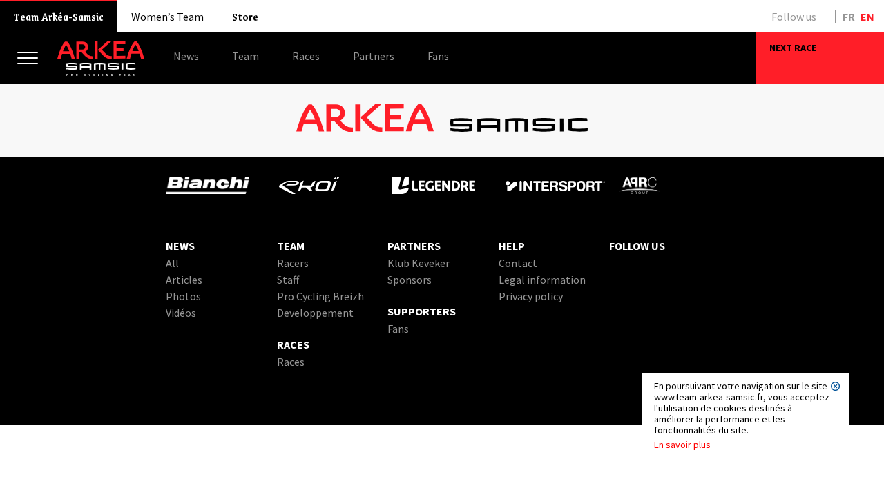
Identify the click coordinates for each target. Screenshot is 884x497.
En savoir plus (682, 444)
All (172, 263)
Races (291, 362)
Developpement (315, 313)
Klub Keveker (418, 263)
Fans (398, 328)
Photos (183, 296)
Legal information (542, 279)
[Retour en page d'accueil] (100, 72)
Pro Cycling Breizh (320, 296)
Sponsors (409, 279)
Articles (184, 279)
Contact (518, 263)
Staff (288, 279)
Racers (293, 263)
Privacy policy (531, 296)
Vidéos (181, 313)
